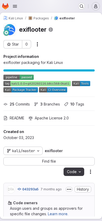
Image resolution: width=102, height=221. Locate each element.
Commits (20, 104)
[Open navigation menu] (15, 6)
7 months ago (51, 189)
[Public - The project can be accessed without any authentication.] (51, 29)
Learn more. (58, 214)
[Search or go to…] (81, 6)
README (17, 118)
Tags (77, 104)
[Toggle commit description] (69, 189)
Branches (50, 104)
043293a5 (29, 189)
